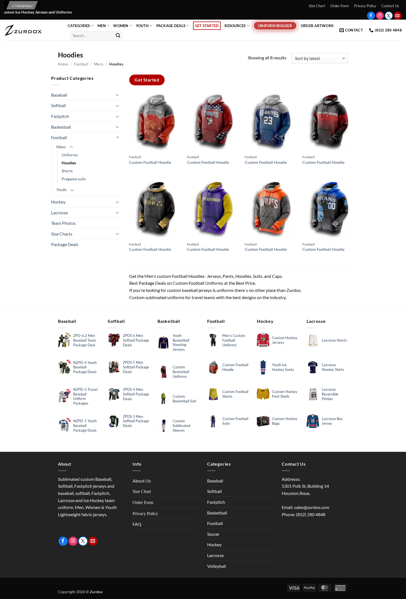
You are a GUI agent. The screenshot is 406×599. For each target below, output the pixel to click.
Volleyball (216, 566)
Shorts (67, 170)
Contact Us (390, 6)
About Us (142, 480)
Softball (58, 105)
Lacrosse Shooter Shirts (333, 367)
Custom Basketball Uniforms (181, 372)
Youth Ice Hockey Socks (283, 367)
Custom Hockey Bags (284, 421)
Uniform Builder (275, 25)
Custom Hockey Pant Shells (284, 394)
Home (63, 64)
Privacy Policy (365, 6)
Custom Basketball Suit (184, 398)
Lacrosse (59, 212)
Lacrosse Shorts (334, 340)
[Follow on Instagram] (380, 16)
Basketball (61, 127)
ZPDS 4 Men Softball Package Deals (136, 394)
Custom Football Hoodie (150, 162)
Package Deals (170, 25)
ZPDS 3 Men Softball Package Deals (136, 421)
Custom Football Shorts (235, 394)
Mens (99, 64)
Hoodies (69, 162)
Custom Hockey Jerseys (284, 340)
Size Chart (317, 6)
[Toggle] (117, 94)
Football (81, 64)
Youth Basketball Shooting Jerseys (181, 342)
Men (101, 25)
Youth (142, 25)
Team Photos (63, 223)
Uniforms (70, 154)
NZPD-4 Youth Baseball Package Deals (85, 367)
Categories (79, 25)
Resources (235, 25)
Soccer (213, 534)
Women (120, 25)
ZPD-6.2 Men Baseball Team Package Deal (84, 340)
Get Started (207, 25)
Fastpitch (60, 116)
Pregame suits (74, 178)
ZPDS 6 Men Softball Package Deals (136, 340)
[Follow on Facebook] (371, 16)
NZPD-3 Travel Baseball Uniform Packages (85, 396)
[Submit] (118, 35)
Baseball (59, 94)
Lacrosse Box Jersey (332, 421)
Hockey (58, 201)
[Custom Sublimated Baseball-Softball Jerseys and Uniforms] (31, 30)
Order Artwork (317, 25)
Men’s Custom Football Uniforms (233, 340)
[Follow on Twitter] (389, 16)
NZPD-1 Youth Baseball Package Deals (85, 425)
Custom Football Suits (235, 421)
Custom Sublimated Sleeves (181, 425)
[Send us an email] (398, 16)
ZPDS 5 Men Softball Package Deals (136, 367)
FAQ (137, 524)
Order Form (339, 6)
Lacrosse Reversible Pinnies (330, 394)
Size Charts (61, 233)
